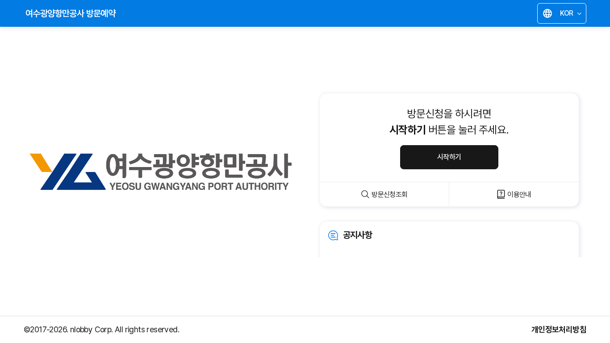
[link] (449, 247)
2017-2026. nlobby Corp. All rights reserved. (104, 329)
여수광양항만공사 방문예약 (70, 13)
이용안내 (519, 194)
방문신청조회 (389, 194)
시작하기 (449, 157)
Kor (564, 14)
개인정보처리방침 (558, 329)
